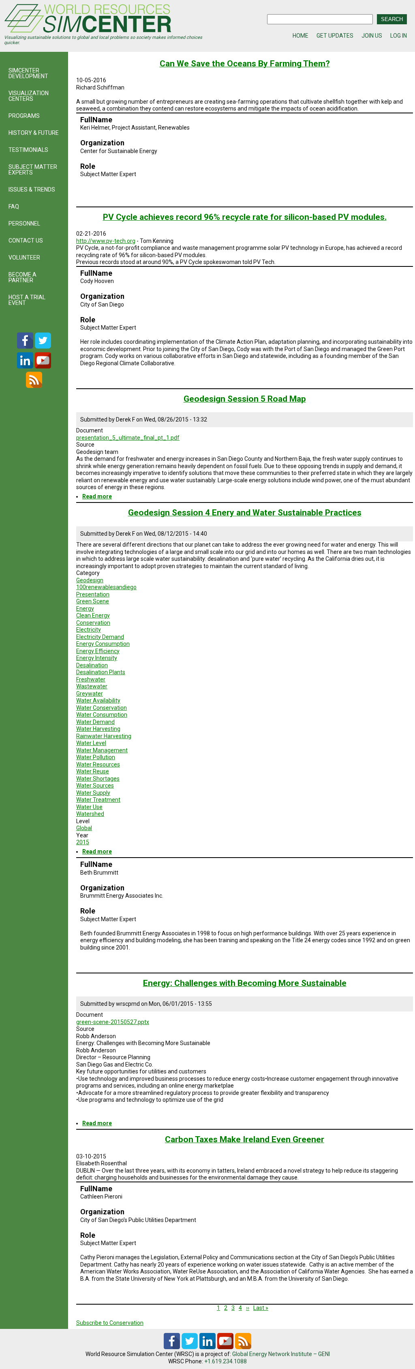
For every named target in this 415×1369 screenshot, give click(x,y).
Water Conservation (101, 708)
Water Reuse (92, 771)
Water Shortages (98, 778)
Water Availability (98, 700)
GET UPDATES (335, 35)
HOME (300, 35)
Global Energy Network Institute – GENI (281, 1354)
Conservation (93, 623)
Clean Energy (93, 615)
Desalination (92, 665)
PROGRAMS (24, 116)
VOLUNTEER (24, 257)
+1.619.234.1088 (225, 1361)
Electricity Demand (100, 637)
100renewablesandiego (106, 587)
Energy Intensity (96, 658)
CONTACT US (26, 240)
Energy (85, 608)
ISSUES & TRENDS (32, 189)
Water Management (102, 750)
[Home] (106, 19)
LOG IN (398, 35)
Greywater (89, 693)
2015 (82, 842)
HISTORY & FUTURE (34, 133)
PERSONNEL (24, 223)
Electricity (88, 629)
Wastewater (91, 686)
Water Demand (95, 722)
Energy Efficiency (98, 651)
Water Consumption (101, 714)
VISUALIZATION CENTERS (29, 96)
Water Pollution (95, 757)
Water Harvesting (98, 729)
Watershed (90, 814)
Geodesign (89, 580)
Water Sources (95, 785)
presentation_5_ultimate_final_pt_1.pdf (128, 437)
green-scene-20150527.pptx (112, 1022)
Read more (97, 496)
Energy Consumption (103, 644)
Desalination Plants (100, 672)
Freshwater (90, 679)
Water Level (91, 743)
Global (84, 828)
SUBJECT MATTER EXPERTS (33, 170)
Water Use (89, 807)
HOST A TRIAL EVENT (27, 300)
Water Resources (98, 764)
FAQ (14, 206)
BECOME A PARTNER (22, 277)
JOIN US (372, 35)
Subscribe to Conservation (109, 1323)
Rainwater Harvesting (103, 736)
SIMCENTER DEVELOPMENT (28, 73)
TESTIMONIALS (28, 150)
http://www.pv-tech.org (105, 241)
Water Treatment (98, 799)
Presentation (92, 594)
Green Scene (92, 601)
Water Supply (93, 793)
